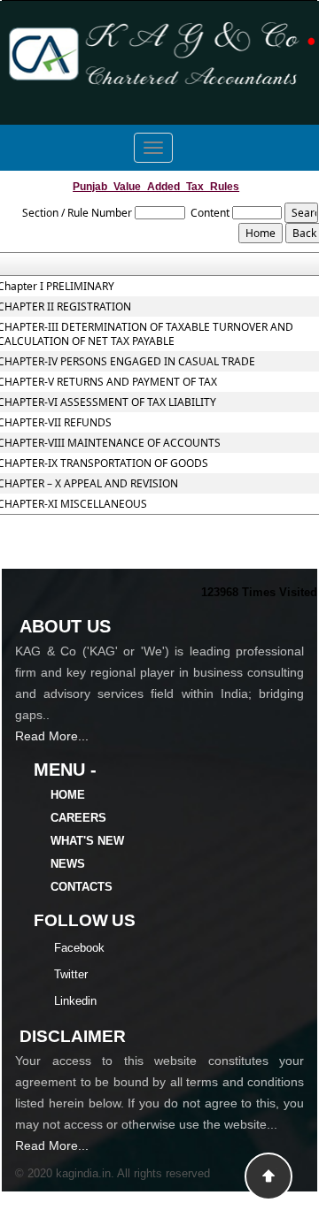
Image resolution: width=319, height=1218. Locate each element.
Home (68, 794)
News (68, 863)
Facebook (79, 947)
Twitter (71, 974)
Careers (78, 817)
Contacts (82, 886)
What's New (87, 840)
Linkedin (75, 1000)
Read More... (52, 736)
